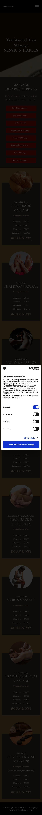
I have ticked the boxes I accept (21, 445)
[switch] (36, 414)
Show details (29, 438)
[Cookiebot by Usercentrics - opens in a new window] (29, 368)
